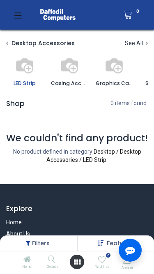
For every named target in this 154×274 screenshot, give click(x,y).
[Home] (27, 260)
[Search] (52, 260)
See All (134, 43)
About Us (18, 233)
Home (14, 222)
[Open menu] (77, 262)
